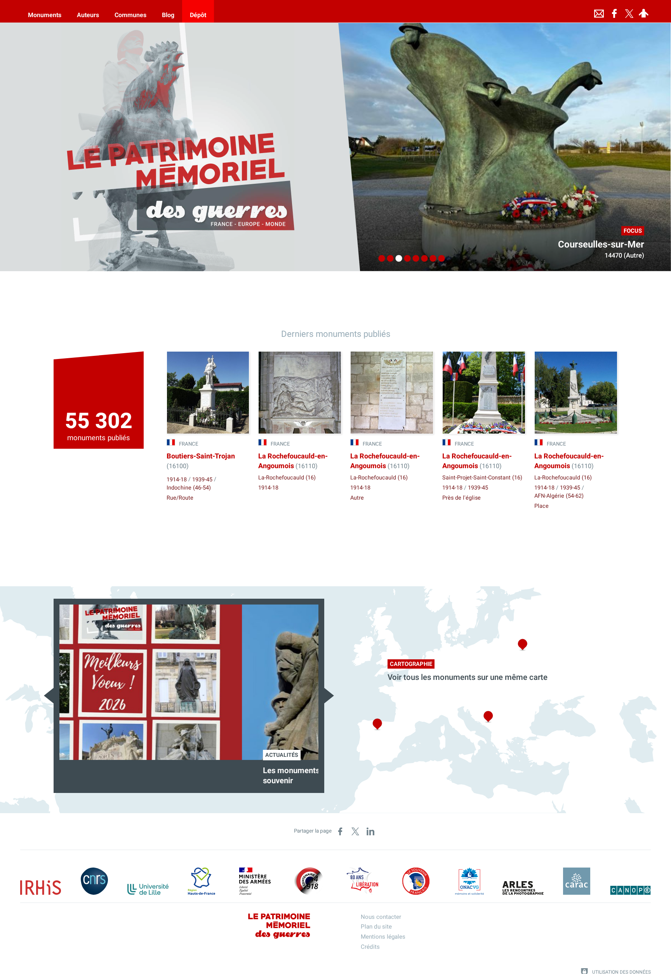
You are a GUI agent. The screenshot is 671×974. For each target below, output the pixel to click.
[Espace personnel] (643, 11)
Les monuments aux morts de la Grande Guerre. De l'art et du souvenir (186, 776)
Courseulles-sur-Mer (601, 244)
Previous (49, 695)
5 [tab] (414, 259)
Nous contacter (381, 917)
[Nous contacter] (599, 11)
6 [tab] (422, 259)
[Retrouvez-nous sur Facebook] (614, 11)
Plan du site (376, 926)
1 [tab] (380, 259)
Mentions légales (383, 936)
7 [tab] (431, 259)
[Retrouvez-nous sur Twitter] (629, 11)
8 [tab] (439, 259)
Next (329, 695)
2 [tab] (388, 259)
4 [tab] (405, 259)
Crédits (370, 947)
